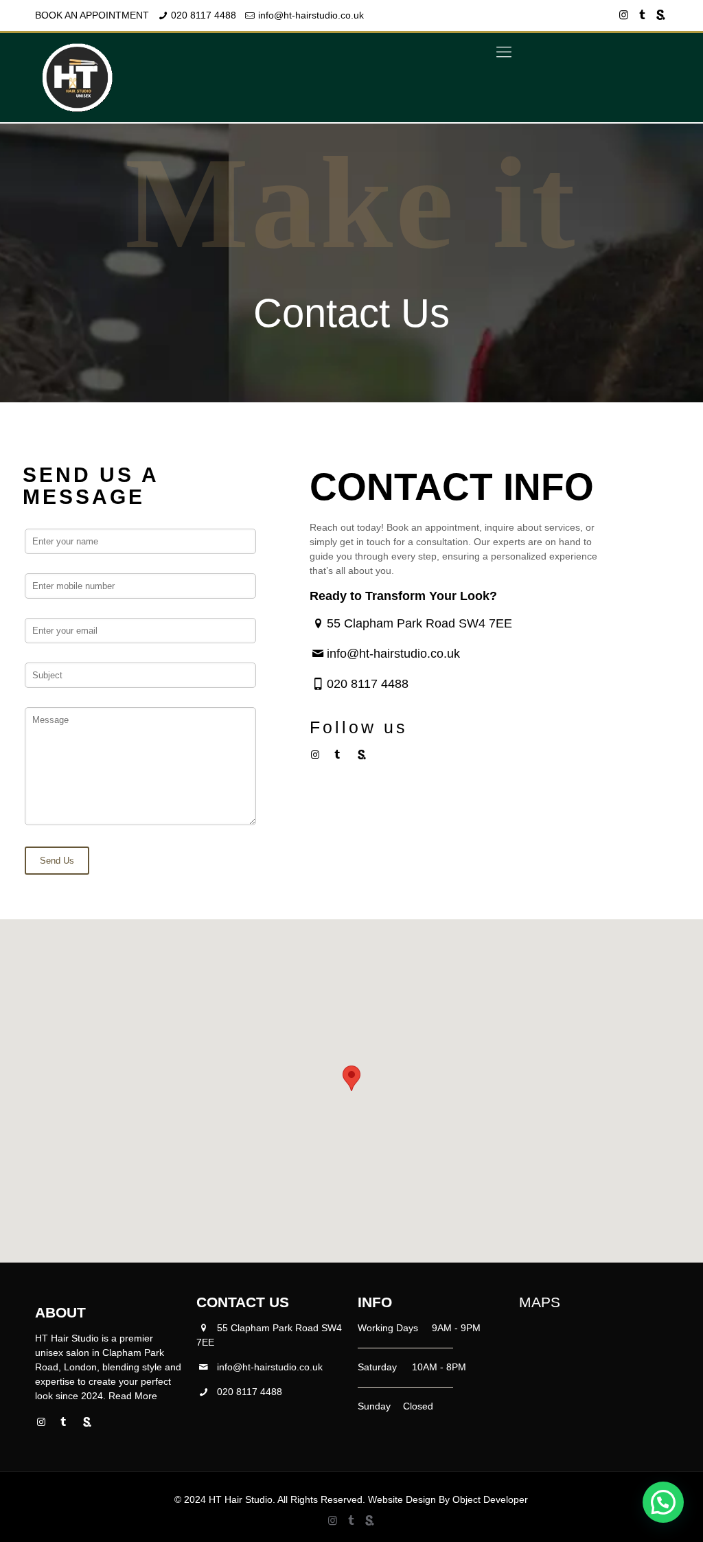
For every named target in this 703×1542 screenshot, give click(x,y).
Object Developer (490, 1499)
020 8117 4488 (203, 15)
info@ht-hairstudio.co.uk (311, 15)
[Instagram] (623, 15)
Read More (132, 1395)
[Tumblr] (642, 15)
